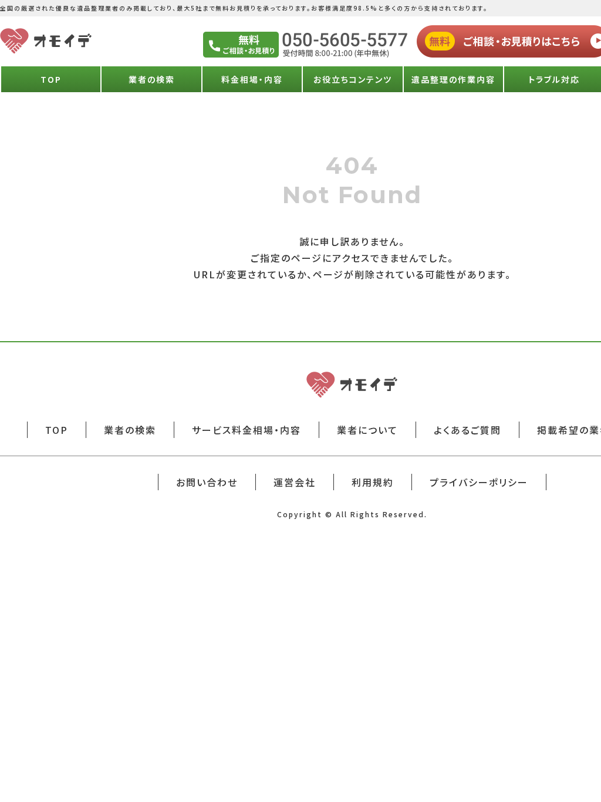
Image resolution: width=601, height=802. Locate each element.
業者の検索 (152, 79)
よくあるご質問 (467, 430)
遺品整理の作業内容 (453, 79)
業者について (367, 430)
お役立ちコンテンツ (352, 79)
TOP (51, 79)
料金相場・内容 (252, 79)
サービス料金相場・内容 (246, 430)
